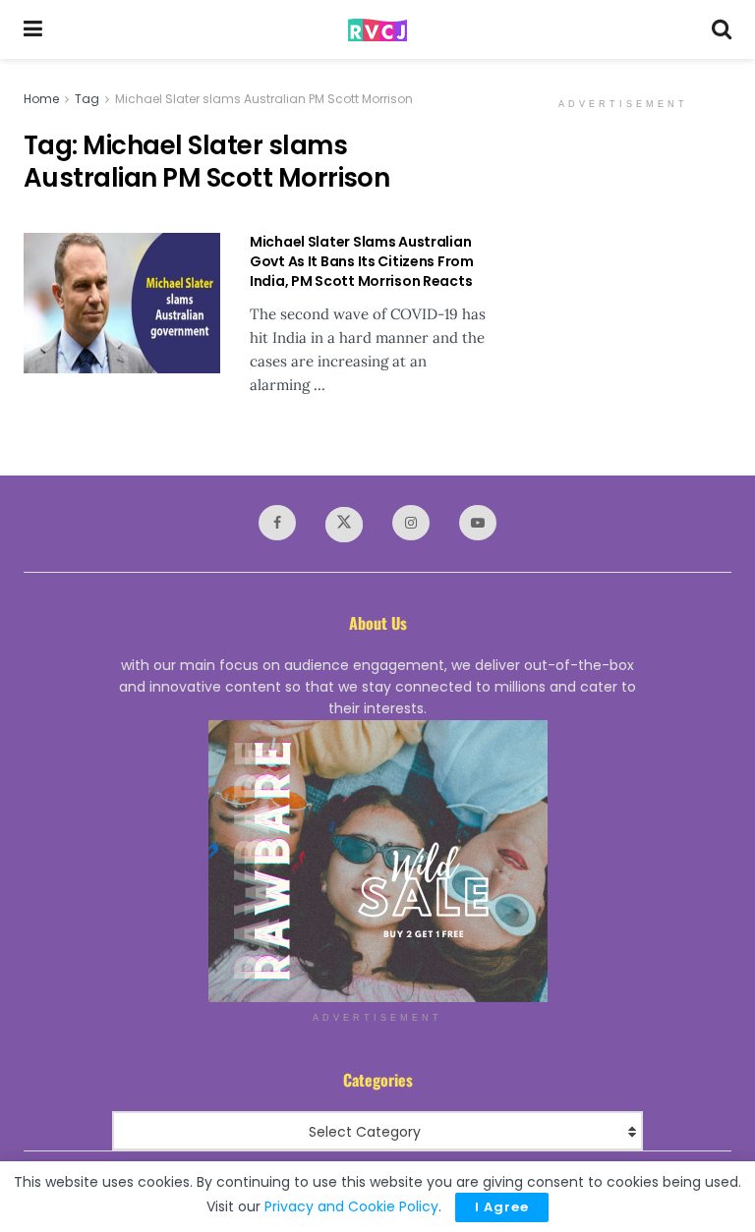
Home (41, 98)
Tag (87, 98)
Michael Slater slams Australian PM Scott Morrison (264, 98)
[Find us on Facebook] (277, 522)
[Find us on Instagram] (411, 522)
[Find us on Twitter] (344, 524)
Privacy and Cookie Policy (351, 1206)
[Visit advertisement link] (377, 861)
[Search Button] (721, 29)
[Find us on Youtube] (477, 522)
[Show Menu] (33, 29)
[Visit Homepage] (377, 30)
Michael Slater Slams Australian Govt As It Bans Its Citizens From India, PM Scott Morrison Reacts (362, 261)
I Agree (502, 1207)
